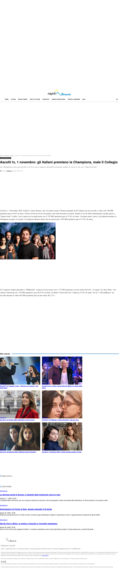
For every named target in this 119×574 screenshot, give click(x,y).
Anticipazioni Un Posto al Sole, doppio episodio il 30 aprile (26, 509)
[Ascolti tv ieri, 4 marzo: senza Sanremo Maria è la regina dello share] (62, 371)
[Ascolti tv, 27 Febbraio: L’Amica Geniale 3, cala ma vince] (62, 404)
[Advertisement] (59, 114)
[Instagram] (116, 86)
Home (1, 155)
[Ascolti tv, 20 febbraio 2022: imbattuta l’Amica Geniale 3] (20, 436)
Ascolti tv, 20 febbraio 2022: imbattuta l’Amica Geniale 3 (18, 452)
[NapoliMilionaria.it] (59, 92)
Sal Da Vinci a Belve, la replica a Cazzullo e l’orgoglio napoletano (28, 523)
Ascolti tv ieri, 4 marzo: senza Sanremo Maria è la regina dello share (62, 387)
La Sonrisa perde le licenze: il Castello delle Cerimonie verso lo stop (30, 494)
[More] (30, 178)
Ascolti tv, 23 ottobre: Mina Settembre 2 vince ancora (17, 420)
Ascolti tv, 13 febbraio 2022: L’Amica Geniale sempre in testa (61, 452)
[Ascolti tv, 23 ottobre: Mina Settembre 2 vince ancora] (20, 404)
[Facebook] (113, 86)
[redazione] (1, 171)
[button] (117, 99)
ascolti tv (12, 155)
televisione (6, 155)
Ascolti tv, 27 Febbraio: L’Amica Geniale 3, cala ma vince (60, 420)
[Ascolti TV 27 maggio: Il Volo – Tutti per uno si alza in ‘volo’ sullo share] (20, 371)
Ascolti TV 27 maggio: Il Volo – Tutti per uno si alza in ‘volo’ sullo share (19, 387)
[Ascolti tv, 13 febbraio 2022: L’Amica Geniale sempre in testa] (62, 436)
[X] (118, 86)
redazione (9, 171)
